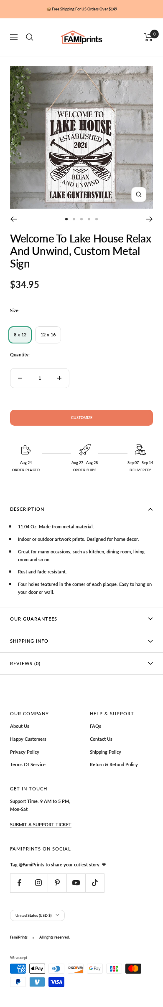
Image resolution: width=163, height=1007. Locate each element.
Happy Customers (28, 739)
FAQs (95, 726)
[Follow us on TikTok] (94, 882)
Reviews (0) (25, 663)
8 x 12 (20, 334)
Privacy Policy (24, 752)
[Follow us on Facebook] (19, 882)
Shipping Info (29, 641)
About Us (19, 726)
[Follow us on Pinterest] (57, 882)
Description (27, 509)
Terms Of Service (28, 764)
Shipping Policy (105, 752)
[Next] (149, 219)
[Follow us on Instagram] (38, 882)
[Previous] (13, 219)
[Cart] (148, 37)
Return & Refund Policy (114, 764)
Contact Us (101, 739)
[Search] (29, 37)
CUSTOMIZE (81, 417)
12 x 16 (48, 334)
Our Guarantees (33, 618)
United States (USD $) (33, 915)
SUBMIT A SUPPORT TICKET (40, 824)
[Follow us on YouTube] (75, 882)
